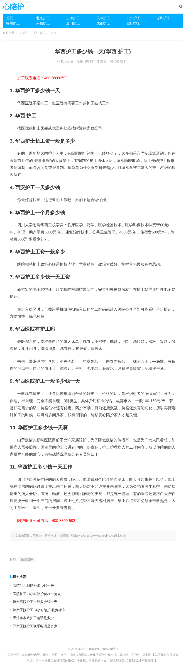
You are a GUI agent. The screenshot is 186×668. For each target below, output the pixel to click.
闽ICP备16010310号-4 (103, 649)
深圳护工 (163, 18)
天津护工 (103, 18)
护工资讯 (40, 33)
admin (69, 61)
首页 (9, 18)
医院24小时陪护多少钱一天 (33, 586)
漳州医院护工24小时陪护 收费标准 (39, 610)
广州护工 (133, 18)
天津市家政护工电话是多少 (33, 618)
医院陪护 (27, 559)
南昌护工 (43, 23)
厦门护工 (73, 23)
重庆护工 (133, 23)
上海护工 (73, 18)
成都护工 (103, 23)
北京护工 (43, 18)
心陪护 (13, 7)
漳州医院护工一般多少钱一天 (35, 602)
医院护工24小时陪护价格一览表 (37, 594)
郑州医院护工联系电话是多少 (35, 626)
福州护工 (13, 23)
